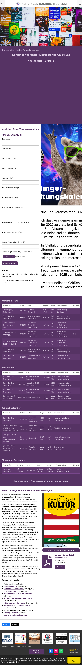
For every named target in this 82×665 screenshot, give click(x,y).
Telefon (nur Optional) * (9, 158)
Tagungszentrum (22, 598)
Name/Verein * (6, 139)
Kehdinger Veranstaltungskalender (27, 50)
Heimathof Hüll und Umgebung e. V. (17, 605)
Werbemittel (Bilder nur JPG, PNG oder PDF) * (17, 252)
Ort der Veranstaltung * (9, 168)
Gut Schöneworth (10, 586)
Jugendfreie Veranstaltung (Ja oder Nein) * (16, 222)
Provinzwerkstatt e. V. (12, 591)
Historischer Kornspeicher (13, 589)
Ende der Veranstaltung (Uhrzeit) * (13, 242)
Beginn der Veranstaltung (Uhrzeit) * (14, 232)
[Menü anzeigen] (79, 3)
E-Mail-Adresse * (7, 149)
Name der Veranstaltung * (10, 188)
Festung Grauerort (11, 613)
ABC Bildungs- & (10, 598)
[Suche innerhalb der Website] (2, 3)
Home (4, 50)
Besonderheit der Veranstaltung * (13, 207)
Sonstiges (10, 50)
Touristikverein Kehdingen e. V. (15, 615)
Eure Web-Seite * (7, 178)
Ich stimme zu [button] (74, 660)
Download (60, 567)
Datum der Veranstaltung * (10, 198)
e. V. (30, 598)
